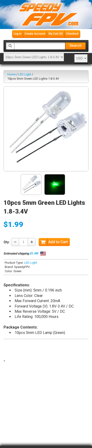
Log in (17, 33)
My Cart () (56, 33)
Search (76, 45)
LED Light (24, 74)
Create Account (35, 33)
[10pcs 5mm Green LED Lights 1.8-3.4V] (46, 129)
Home (11, 74)
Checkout (72, 33)
